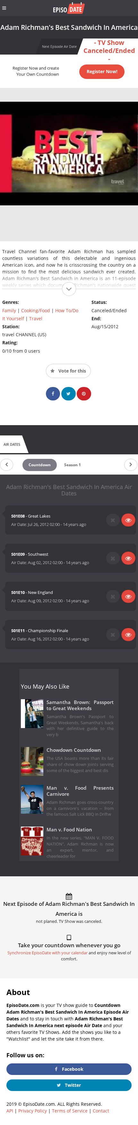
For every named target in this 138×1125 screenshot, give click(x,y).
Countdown (40, 465)
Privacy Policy (32, 1111)
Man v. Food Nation (69, 830)
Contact (101, 1111)
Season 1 (72, 465)
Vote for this (71, 371)
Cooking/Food (35, 310)
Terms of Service (70, 1111)
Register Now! (102, 71)
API (9, 1111)
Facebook (72, 1069)
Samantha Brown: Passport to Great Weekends (80, 705)
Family (9, 310)
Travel (35, 318)
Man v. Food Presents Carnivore (80, 791)
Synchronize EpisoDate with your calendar (47, 953)
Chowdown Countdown (74, 750)
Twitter (72, 1085)
